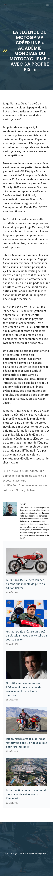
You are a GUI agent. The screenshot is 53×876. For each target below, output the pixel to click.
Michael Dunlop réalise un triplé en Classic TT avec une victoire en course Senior (26, 635)
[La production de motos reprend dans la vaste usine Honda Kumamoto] (26, 783)
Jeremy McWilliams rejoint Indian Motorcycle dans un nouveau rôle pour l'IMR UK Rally (26, 742)
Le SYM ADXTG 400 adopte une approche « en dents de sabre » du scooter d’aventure (24, 475)
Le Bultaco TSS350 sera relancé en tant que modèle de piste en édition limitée (25, 584)
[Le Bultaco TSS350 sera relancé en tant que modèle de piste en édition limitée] (26, 573)
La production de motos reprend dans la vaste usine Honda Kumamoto (26, 794)
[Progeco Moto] (5, 4)
